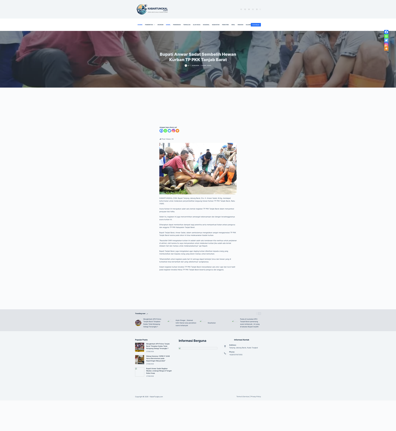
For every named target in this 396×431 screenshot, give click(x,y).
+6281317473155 (235, 355)
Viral (233, 24)
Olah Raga (196, 24)
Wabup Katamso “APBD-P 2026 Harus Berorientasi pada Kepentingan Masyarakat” (158, 358)
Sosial (168, 24)
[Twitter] (169, 131)
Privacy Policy (256, 397)
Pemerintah (149, 24)
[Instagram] (249, 9)
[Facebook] (241, 9)
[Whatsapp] (165, 131)
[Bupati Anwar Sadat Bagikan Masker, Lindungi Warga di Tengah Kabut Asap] (139, 371)
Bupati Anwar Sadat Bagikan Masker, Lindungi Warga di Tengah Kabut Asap (159, 371)
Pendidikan (177, 24)
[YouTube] (257, 9)
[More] (177, 131)
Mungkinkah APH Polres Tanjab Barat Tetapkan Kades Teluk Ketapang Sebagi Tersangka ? (152, 323)
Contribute (255, 25)
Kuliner (248, 24)
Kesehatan (215, 24)
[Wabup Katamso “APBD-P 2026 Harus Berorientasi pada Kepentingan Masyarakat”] (139, 359)
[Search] (260, 9)
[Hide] (388, 52)
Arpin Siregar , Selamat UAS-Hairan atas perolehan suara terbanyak (186, 322)
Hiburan (240, 24)
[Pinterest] (253, 9)
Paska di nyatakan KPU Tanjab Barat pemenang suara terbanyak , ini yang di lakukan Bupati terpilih (249, 323)
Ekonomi (160, 24)
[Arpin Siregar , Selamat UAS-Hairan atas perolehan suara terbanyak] (170, 323)
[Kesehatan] (203, 323)
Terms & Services (242, 397)
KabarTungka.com (156, 397)
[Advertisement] (198, 109)
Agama (140, 24)
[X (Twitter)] (245, 9)
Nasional (206, 24)
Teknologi (186, 24)
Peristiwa (225, 24)
